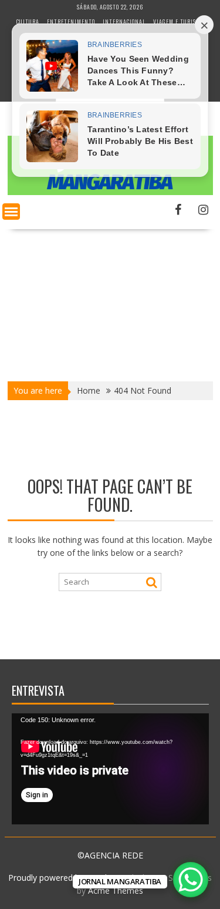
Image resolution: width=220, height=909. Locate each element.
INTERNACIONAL (124, 21)
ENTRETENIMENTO (71, 21)
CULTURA (27, 21)
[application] (110, 768)
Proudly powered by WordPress (68, 877)
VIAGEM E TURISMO (178, 21)
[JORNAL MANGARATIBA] (110, 191)
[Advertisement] (110, 301)
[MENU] (11, 211)
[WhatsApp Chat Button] (190, 879)
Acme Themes (115, 890)
